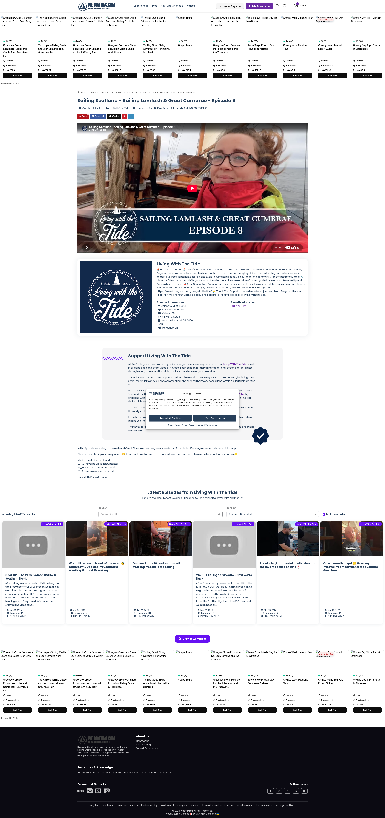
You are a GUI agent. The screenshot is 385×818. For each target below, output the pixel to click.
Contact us (142, 741)
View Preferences (215, 417)
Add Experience (261, 6)
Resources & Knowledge (95, 767)
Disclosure (166, 805)
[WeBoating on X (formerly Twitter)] (287, 790)
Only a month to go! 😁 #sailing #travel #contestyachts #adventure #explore (350, 567)
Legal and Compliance (206, 425)
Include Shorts (335, 514)
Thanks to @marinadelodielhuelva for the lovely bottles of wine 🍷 (287, 565)
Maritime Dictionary (159, 772)
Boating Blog (143, 744)
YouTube (241, 306)
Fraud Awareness (245, 805)
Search (102, 508)
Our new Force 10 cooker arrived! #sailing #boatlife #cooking (156, 565)
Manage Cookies (284, 805)
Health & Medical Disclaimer (219, 805)
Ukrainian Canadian (206, 813)
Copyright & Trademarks (188, 805)
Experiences (141, 6)
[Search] (219, 514)
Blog (154, 6)
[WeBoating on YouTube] (304, 790)
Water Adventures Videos (92, 772)
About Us (142, 736)
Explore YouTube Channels (127, 772)
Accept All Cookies (170, 417)
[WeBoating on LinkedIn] (296, 790)
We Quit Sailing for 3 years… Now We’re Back (224, 576)
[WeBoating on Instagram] (279, 790)
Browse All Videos (194, 638)
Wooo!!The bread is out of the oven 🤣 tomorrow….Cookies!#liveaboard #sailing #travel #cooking (96, 567)
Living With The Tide (121, 92)
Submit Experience (147, 748)
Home (82, 92)
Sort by (231, 508)
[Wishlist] (284, 5)
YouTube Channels (172, 6)
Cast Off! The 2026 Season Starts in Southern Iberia (30, 576)
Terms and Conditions (128, 805)
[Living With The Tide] (116, 297)
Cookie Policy (174, 425)
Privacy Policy (188, 425)
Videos (191, 6)
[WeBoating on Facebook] (270, 790)
